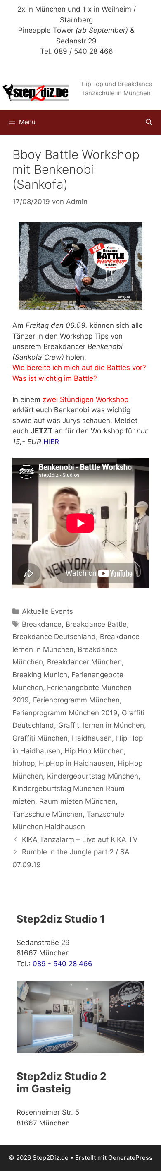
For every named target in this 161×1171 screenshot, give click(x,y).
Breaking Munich (39, 675)
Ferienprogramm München (76, 700)
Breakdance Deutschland (54, 636)
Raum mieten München (77, 801)
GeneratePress (130, 1157)
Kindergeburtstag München (92, 776)
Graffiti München (40, 738)
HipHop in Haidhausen (76, 763)
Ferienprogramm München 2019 (65, 713)
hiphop (23, 763)
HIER (51, 442)
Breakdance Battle (96, 624)
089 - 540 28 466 (62, 963)
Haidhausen (92, 738)
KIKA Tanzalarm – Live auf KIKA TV (80, 839)
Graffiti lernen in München (101, 725)
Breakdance (42, 624)
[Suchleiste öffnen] (149, 122)
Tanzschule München (47, 814)
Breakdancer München (84, 662)
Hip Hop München (94, 751)
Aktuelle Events (47, 611)
